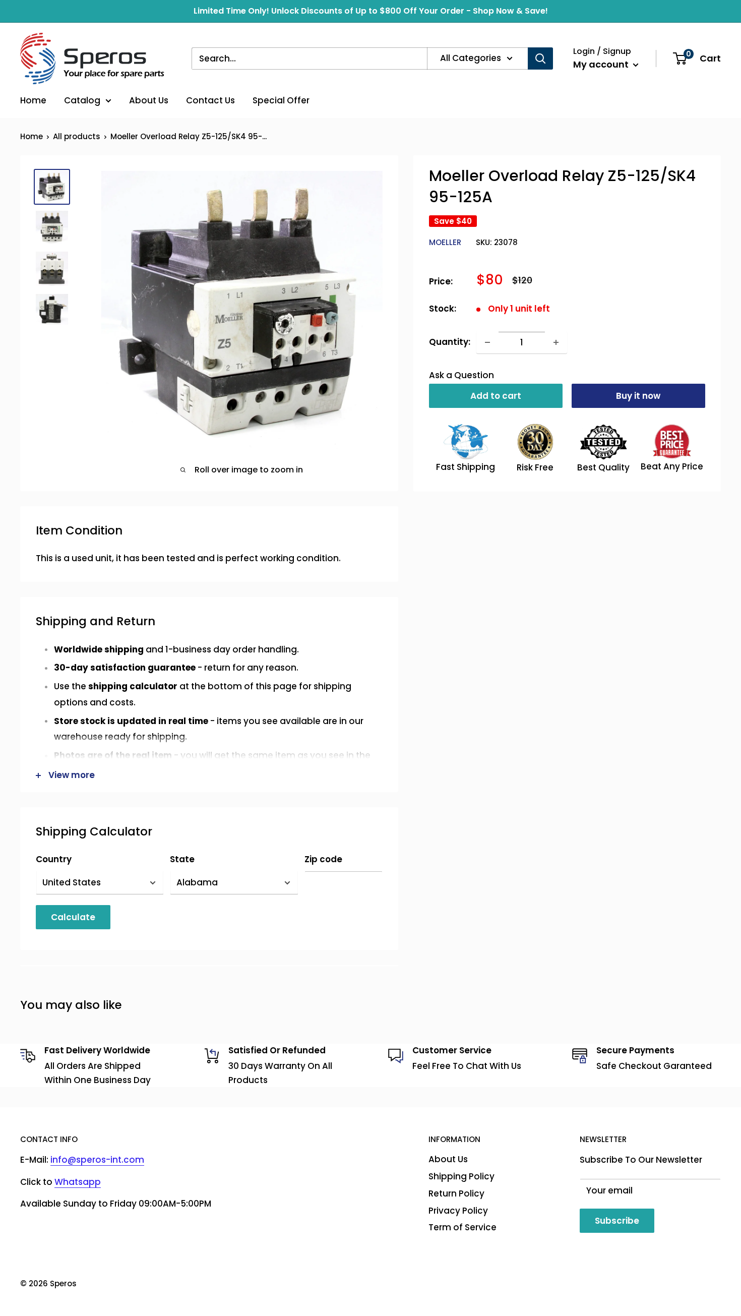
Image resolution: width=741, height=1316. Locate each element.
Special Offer (281, 100)
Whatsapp (77, 1182)
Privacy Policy (458, 1211)
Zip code (323, 859)
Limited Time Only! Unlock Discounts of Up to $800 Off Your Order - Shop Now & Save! (371, 11)
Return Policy (456, 1193)
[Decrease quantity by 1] (487, 342)
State (182, 859)
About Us (148, 100)
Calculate (73, 917)
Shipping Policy (461, 1176)
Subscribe (617, 1221)
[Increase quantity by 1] (556, 342)
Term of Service (462, 1227)
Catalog (82, 100)
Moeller (445, 242)
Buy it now (638, 396)
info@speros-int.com (97, 1160)
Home (33, 100)
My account (602, 64)
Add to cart (495, 396)
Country (54, 859)
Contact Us (210, 100)
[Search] (540, 58)
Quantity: (449, 342)
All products (76, 136)
